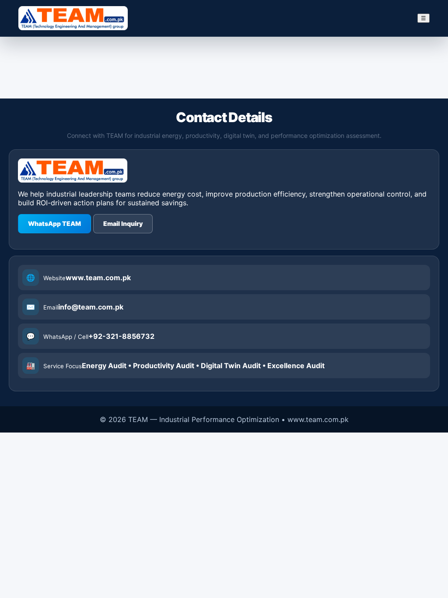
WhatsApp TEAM (54, 223)
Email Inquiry (123, 223)
